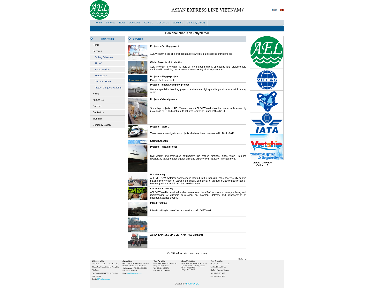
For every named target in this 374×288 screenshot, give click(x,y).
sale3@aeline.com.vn (134, 273)
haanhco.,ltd (192, 283)
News (122, 22)
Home (98, 22)
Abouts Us (134, 22)
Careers (148, 22)
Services (110, 22)
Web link (97, 118)
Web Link (178, 22)
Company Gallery (196, 22)
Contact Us (163, 22)
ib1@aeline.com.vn (103, 279)
